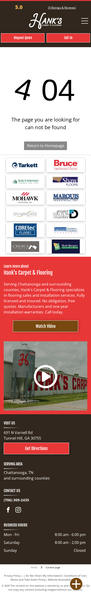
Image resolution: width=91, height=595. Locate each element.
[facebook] (8, 510)
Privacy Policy (12, 575)
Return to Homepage (45, 145)
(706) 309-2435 (16, 500)
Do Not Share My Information (44, 575)
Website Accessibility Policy (64, 579)
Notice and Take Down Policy (28, 579)
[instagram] (18, 510)
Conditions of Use (75, 575)
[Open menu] (84, 20)
